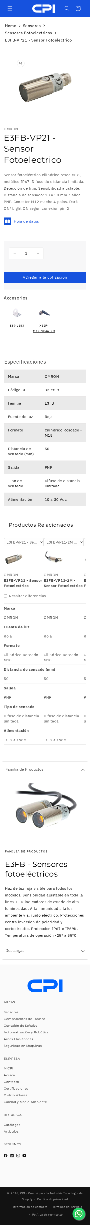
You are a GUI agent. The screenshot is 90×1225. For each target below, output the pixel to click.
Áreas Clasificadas (18, 1039)
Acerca (9, 1075)
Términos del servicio (67, 1207)
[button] (10, 8)
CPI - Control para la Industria (41, 1193)
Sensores (32, 25)
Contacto (11, 1082)
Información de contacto (30, 1207)
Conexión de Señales (20, 1025)
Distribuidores (15, 1095)
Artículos (11, 1131)
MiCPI (9, 1068)
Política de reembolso (47, 1214)
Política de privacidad (52, 1199)
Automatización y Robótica (26, 1032)
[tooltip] (17, 321)
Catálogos (12, 1125)
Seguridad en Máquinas (23, 1046)
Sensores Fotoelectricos (28, 32)
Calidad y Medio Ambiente (25, 1102)
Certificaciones (16, 1088)
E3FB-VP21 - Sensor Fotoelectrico (38, 40)
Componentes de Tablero (24, 1019)
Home (10, 25)
